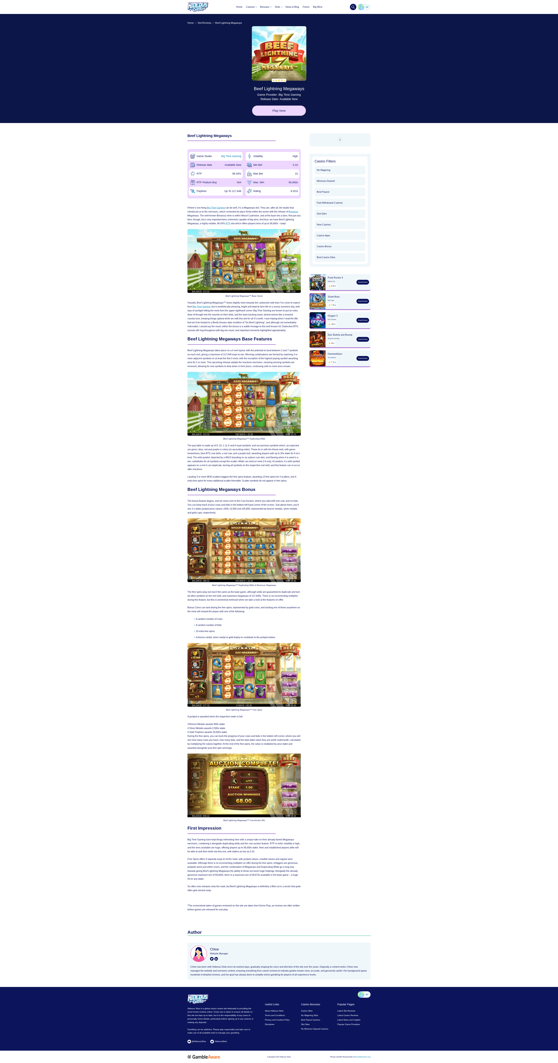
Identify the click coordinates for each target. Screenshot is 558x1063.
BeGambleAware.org (362, 1057)
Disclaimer (269, 1024)
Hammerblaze (335, 354)
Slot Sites (322, 213)
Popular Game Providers (348, 1024)
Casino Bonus (324, 246)
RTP (228, 223)
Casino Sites (307, 1011)
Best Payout (323, 192)
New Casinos (324, 224)
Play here (279, 110)
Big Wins (317, 7)
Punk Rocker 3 (335, 277)
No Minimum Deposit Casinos (314, 1029)
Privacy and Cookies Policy (277, 1020)
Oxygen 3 (333, 316)
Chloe (214, 949)
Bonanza (293, 211)
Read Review (362, 282)
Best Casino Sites (326, 257)
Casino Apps (323, 235)
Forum (306, 7)
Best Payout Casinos (310, 1020)
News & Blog (292, 7)
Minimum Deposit (326, 181)
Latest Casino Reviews (347, 1015)
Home (239, 7)
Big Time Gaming (290, 94)
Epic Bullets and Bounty (340, 335)
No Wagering (323, 170)
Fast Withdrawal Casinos (330, 203)
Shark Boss (334, 296)
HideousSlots (221, 1041)
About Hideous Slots (274, 1011)
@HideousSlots (199, 1041)
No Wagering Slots (309, 1015)
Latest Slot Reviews (346, 1011)
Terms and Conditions (275, 1015)
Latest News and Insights (348, 1020)
